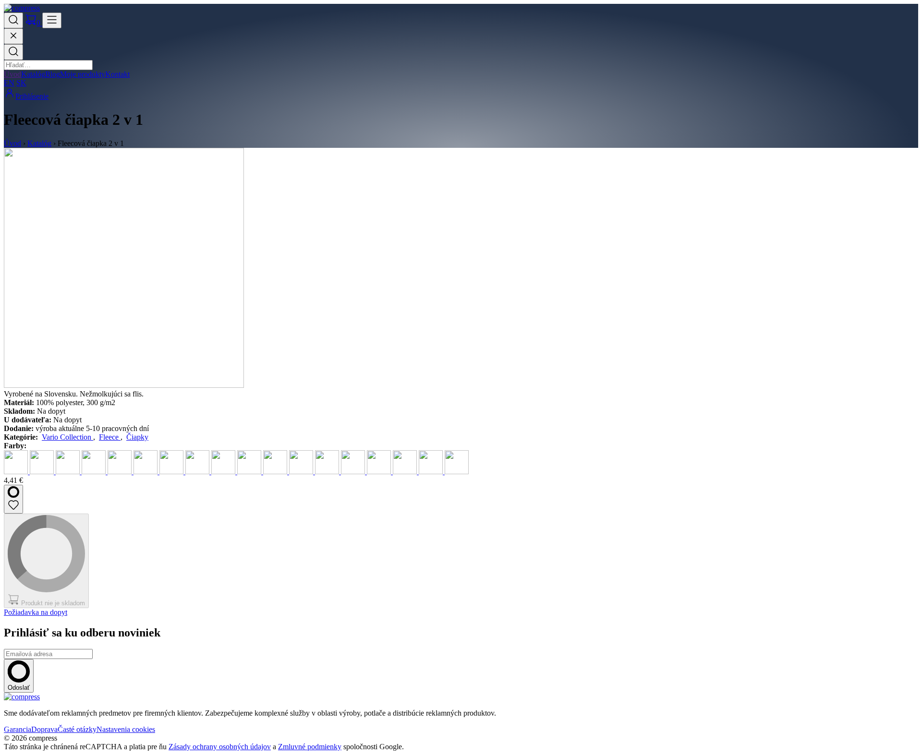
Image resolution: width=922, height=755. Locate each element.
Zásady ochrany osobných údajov (220, 747)
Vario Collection (67, 437)
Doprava (44, 729)
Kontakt (117, 74)
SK (21, 83)
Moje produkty (82, 74)
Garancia (17, 729)
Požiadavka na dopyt (35, 612)
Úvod (12, 74)
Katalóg (33, 74)
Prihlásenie (32, 96)
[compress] (22, 8)
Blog (52, 74)
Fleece (110, 437)
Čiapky (137, 437)
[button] (13, 20)
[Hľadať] (13, 52)
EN (9, 83)
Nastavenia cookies (126, 729)
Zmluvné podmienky (309, 747)
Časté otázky (77, 729)
